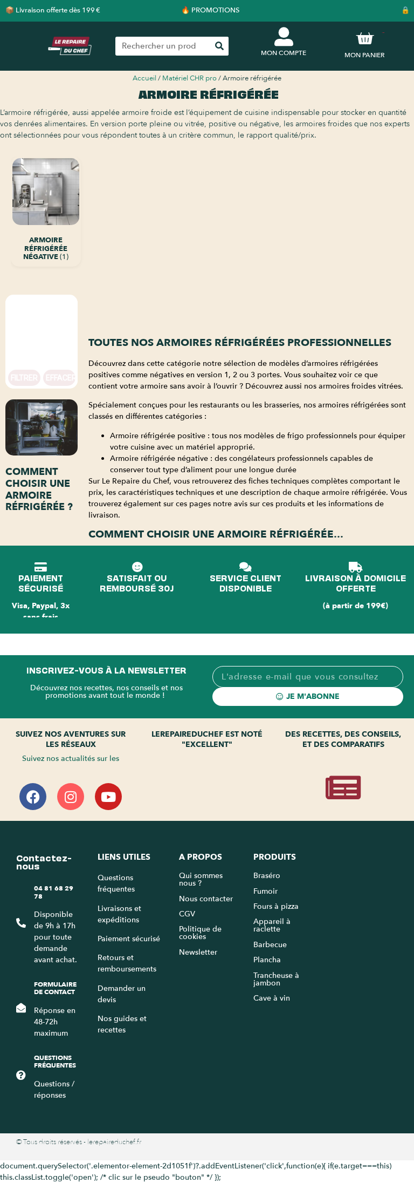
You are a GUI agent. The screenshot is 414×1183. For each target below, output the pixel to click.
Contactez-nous (44, 861)
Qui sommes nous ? (201, 879)
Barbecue (270, 945)
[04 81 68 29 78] (21, 923)
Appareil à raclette (272, 925)
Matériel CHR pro (189, 78)
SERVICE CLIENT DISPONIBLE (245, 582)
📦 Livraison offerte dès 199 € (52, 10)
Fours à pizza (276, 906)
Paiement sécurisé (129, 939)
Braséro (266, 876)
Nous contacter (206, 899)
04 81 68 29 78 (53, 892)
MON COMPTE (283, 53)
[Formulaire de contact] (21, 1007)
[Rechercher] (219, 46)
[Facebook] (32, 796)
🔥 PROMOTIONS (210, 10)
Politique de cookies (200, 933)
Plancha (267, 960)
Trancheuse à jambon (276, 979)
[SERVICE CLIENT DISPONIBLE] (245, 567)
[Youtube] (108, 796)
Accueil (144, 78)
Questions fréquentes (55, 1061)
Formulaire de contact (55, 988)
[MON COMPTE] (283, 36)
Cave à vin (271, 998)
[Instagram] (70, 796)
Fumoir (265, 891)
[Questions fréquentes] (21, 1075)
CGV (187, 914)
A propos (200, 857)
